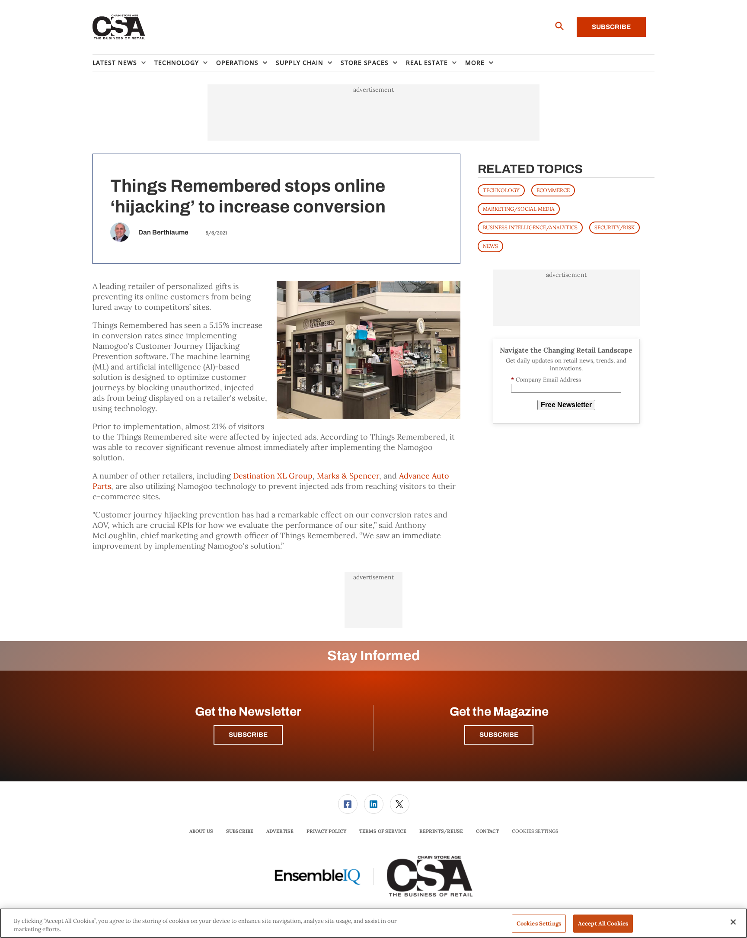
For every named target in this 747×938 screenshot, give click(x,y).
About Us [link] (201, 831)
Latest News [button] (115, 62)
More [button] (475, 62)
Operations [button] (237, 62)
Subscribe (611, 26)
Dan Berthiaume (163, 232)
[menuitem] (123, 63)
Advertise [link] (280, 831)
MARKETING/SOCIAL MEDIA (519, 209)
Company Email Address (546, 379)
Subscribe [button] (248, 734)
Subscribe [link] (239, 831)
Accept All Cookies (603, 923)
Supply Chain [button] (299, 62)
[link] (348, 804)
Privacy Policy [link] (326, 831)
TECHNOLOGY (501, 190)
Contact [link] (487, 831)
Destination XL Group (273, 476)
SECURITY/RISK (614, 227)
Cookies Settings (535, 831)
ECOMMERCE (553, 190)
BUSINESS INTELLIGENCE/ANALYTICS (530, 227)
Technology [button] (176, 62)
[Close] (733, 922)
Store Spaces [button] (365, 62)
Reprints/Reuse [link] (441, 831)
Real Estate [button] (427, 62)
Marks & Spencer (348, 476)
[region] (373, 923)
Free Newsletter (566, 404)
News (490, 246)
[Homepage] (119, 27)
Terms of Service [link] (382, 831)
